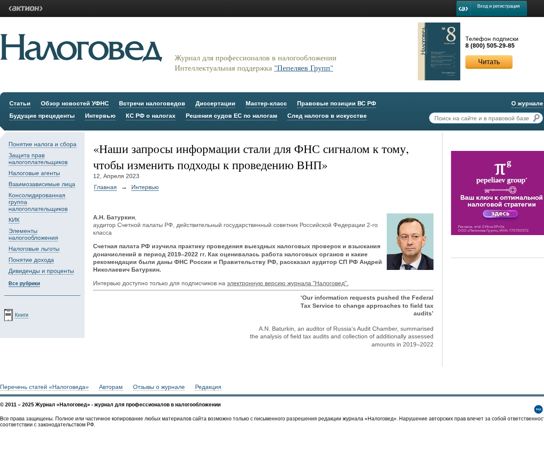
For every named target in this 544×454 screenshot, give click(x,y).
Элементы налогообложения (33, 234)
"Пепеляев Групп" (303, 67)
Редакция (208, 386)
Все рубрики (24, 284)
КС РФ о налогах (151, 115)
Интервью (100, 115)
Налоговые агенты (34, 173)
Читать (489, 61)
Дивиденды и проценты (41, 270)
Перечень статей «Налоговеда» (44, 386)
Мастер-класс (266, 103)
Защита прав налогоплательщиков (38, 158)
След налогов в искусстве (327, 115)
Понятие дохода (31, 259)
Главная (105, 187)
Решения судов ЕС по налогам (231, 115)
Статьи (20, 103)
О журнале (527, 103)
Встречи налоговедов (152, 103)
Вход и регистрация (498, 6)
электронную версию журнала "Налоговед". (287, 283)
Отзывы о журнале (159, 386)
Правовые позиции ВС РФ (336, 103)
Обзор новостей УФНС (75, 103)
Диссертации (215, 103)
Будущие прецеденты (42, 115)
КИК (14, 219)
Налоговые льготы (34, 248)
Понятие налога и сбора (42, 144)
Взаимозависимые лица (41, 184)
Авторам (111, 386)
